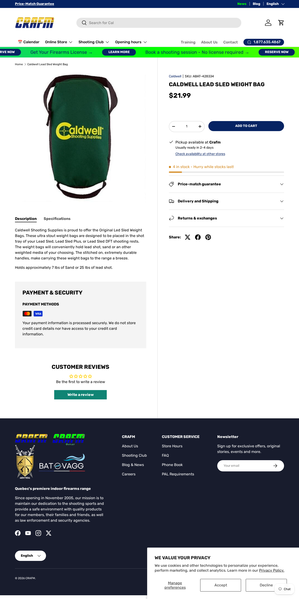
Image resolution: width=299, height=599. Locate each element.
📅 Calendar (28, 42)
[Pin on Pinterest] (208, 237)
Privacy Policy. (271, 570)
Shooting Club (91, 42)
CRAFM (30, 578)
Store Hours (172, 446)
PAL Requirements (178, 474)
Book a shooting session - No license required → (192, 52)
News (241, 4)
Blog (256, 4)
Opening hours (128, 42)
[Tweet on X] (187, 237)
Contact (230, 42)
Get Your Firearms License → (56, 52)
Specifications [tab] (57, 218)
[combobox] (158, 23)
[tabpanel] (80, 248)
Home (19, 64)
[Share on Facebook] (198, 237)
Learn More (113, 52)
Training (188, 42)
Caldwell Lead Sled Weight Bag (47, 64)
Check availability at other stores (200, 154)
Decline (266, 585)
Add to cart (246, 126)
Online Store (56, 42)
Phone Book (172, 465)
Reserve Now (271, 52)
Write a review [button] (81, 394)
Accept (220, 585)
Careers (128, 474)
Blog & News (133, 465)
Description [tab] (26, 218)
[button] (281, 23)
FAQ (165, 455)
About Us (209, 42)
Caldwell (175, 76)
